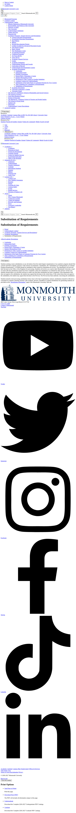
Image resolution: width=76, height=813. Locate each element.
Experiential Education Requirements (23, 39)
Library (35, 115)
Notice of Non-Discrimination (9, 772)
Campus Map (17, 115)
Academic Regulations (18, 69)
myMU (23, 115)
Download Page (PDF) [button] (11, 795)
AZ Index (7, 4)
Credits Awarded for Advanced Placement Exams (26, 46)
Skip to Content (9, 2)
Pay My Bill (29, 115)
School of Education (14, 98)
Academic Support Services (20, 59)
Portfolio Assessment (22, 74)
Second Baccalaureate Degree (20, 44)
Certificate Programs (18, 54)
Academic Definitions (18, 62)
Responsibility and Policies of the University (21, 25)
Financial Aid (12, 34)
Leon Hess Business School (16, 96)
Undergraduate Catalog (11, 22)
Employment (24, 769)
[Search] (2, 13)
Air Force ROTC (17, 56)
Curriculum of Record (18, 66)
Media (38, 122)
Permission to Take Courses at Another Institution (30, 79)
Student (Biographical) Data (24, 77)
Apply (6, 126)
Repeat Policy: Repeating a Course (26, 76)
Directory (7, 130)
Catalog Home (8, 5)
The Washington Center (19, 51)
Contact (7, 305)
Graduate (7, 807)
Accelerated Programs (18, 52)
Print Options (5, 260)
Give (5, 128)
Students (3, 122)
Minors (14, 42)
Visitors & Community (28, 122)
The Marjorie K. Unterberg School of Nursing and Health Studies (27, 99)
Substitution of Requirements (24, 86)
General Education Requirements (21, 37)
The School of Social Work (16, 101)
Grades (14, 61)
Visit (5, 125)
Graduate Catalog (9, 20)
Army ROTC (16, 57)
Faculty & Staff (44, 122)
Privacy (21, 772)
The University (12, 29)
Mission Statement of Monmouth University (21, 24)
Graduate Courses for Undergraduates (27, 81)
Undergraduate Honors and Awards (22, 64)
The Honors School (17, 47)
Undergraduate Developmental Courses (23, 67)
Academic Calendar (6, 115)
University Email (17, 91)
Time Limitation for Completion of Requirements (30, 84)
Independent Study (21, 72)
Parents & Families (11, 122)
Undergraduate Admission (15, 30)
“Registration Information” (18, 282)
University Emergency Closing (21, 89)
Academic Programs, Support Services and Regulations (24, 36)
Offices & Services (34, 769)
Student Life (11, 103)
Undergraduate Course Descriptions (18, 106)
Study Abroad (16, 49)
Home (6, 229)
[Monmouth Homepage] (10, 9)
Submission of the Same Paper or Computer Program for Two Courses (36, 82)
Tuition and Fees (13, 32)
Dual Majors (15, 41)
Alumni (19, 122)
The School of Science (14, 94)
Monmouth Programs (10, 19)
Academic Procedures (18, 88)
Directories (11, 104)
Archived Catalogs (9, 108)
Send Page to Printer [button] (10, 788)
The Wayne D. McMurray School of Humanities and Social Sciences (28, 93)
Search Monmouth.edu (28, 13)
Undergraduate (8, 801)
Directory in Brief (13, 27)
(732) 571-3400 (5, 303)
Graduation (19, 71)
